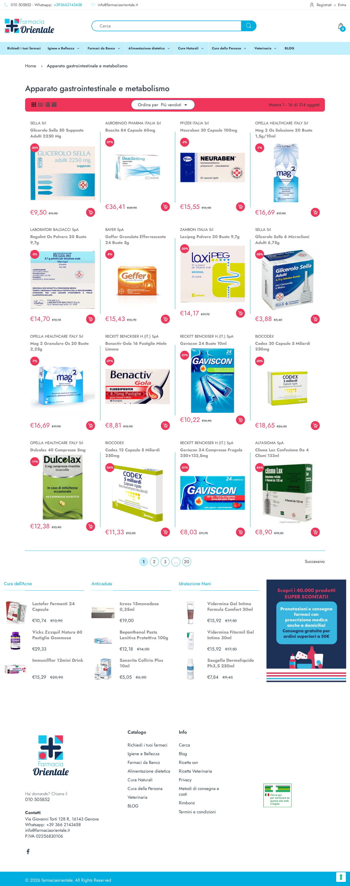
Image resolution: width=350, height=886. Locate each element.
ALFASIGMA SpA (269, 443)
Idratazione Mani (195, 583)
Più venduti (171, 105)
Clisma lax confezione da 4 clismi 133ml (282, 452)
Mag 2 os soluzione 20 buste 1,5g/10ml (283, 133)
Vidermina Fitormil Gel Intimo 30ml (230, 635)
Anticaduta (101, 583)
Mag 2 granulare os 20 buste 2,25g (59, 346)
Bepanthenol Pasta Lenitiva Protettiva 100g (144, 635)
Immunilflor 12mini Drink (57, 660)
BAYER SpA (114, 229)
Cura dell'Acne (18, 583)
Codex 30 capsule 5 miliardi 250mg (282, 346)
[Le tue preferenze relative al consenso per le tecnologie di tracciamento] (341, 877)
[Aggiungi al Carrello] (90, 212)
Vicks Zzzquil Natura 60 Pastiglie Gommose (57, 635)
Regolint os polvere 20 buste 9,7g (58, 239)
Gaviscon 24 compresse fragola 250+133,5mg (211, 452)
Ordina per (148, 105)
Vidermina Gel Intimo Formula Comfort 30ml (230, 606)
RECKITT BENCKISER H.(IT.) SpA (132, 336)
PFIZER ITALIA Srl (194, 123)
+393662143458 (68, 5)
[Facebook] (28, 852)
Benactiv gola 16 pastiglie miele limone (136, 346)
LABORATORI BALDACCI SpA (54, 229)
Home (30, 66)
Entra (342, 5)
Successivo (315, 561)
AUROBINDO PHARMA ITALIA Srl (133, 123)
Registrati (324, 5)
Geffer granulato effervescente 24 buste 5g (135, 239)
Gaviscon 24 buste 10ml (203, 343)
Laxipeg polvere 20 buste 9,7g (210, 237)
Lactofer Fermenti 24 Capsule (53, 606)
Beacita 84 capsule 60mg (130, 130)
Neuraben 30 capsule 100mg (208, 130)
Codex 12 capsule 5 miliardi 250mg (132, 452)
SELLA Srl (38, 123)
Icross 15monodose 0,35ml (139, 606)
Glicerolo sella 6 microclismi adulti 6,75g (282, 239)
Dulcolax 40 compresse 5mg (58, 450)
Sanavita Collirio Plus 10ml (141, 663)
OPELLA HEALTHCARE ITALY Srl (281, 123)
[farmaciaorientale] (29, 25)
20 (186, 562)
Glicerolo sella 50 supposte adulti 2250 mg (57, 133)
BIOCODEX (264, 336)
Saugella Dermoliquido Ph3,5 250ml (230, 663)
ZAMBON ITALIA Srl (196, 229)
